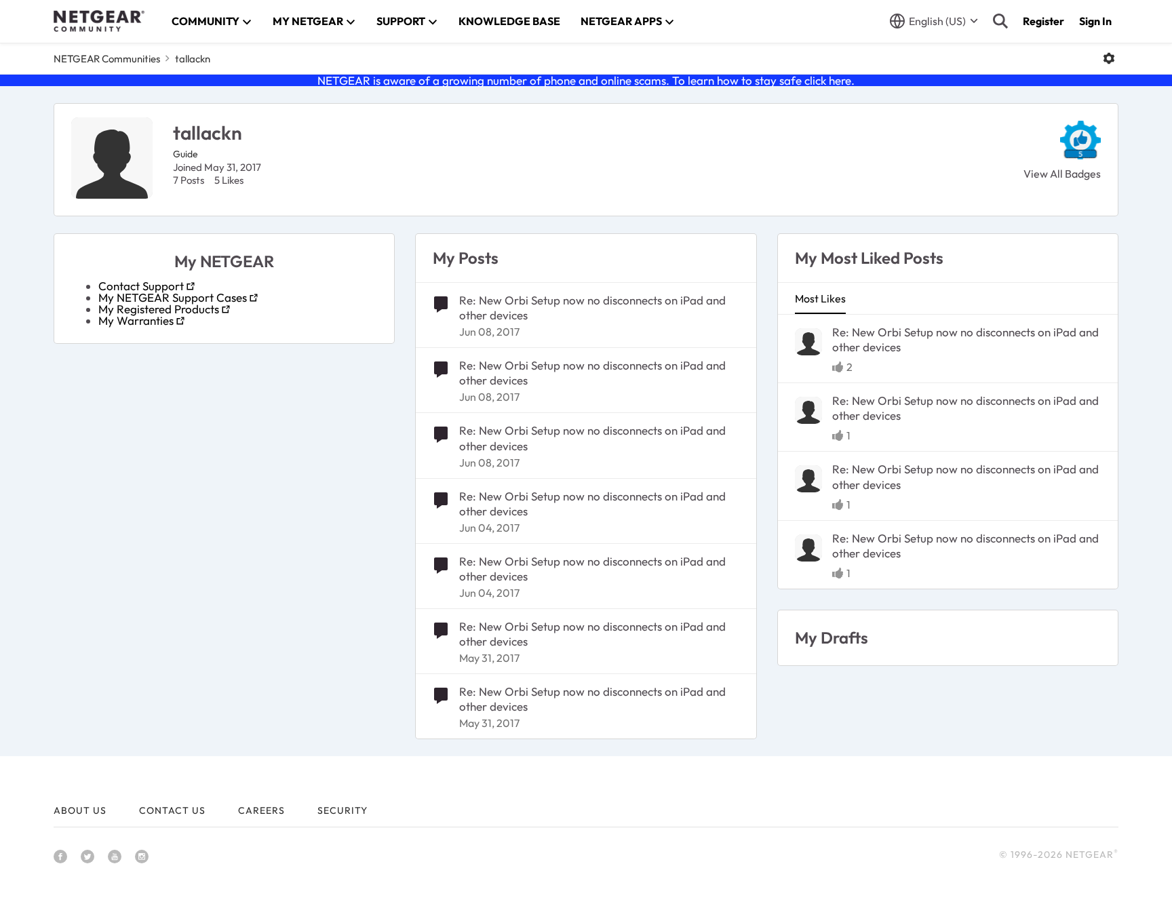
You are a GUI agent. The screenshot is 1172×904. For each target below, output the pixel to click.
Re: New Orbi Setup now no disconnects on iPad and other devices (592, 307)
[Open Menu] (1108, 58)
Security (342, 810)
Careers (261, 810)
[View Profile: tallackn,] (808, 341)
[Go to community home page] (99, 21)
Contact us (172, 810)
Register (1043, 21)
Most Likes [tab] (820, 298)
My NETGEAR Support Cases (172, 297)
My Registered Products (158, 309)
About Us (80, 810)
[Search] (1000, 21)
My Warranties (136, 320)
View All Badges (1062, 173)
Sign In (1095, 21)
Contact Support (141, 286)
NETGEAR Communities (107, 58)
